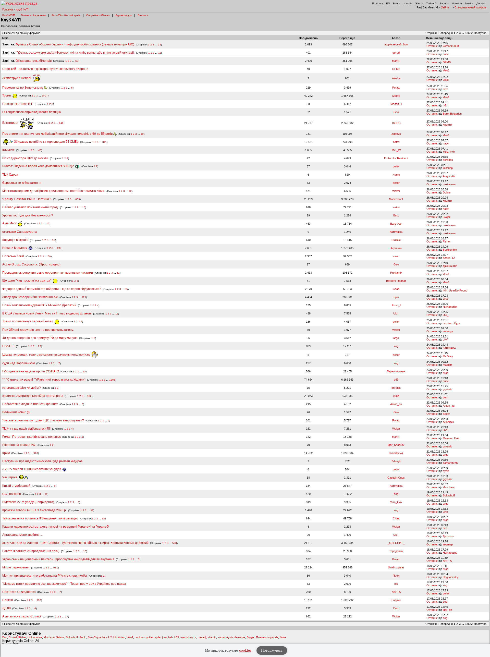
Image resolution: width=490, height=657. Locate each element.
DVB (445, 430)
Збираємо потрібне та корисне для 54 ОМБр (46, 141)
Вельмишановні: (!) (16, 412)
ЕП (388, 3)
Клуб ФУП (22, 9)
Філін (283, 637)
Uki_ (396, 313)
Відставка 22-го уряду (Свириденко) (28, 502)
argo (396, 337)
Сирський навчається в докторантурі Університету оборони (45, 69)
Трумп (7, 95)
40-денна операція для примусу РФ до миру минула (40, 338)
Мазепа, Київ (451, 438)
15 (84, 371)
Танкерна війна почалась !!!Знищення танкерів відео (40, 518)
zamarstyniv (450, 462)
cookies (245, 650)
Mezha (469, 3)
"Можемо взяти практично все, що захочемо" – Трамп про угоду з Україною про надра (64, 584)
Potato (396, 87)
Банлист (143, 15)
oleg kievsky (450, 577)
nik (396, 583)
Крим (6, 453)
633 (77, 199)
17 (66, 616)
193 (59, 248)
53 (159, 44)
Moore (396, 95)
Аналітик (448, 421)
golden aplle (153, 637)
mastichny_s (188, 637)
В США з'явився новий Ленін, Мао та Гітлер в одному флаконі (47, 313)
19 (142, 133)
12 (130, 191)
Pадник (396, 600)
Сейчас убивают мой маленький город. (30, 207)
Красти (447, 124)
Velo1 (446, 70)
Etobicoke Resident (396, 158)
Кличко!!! (8, 150)
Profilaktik (396, 272)
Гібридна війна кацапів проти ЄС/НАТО (31, 371)
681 (55, 567)
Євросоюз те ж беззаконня (21, 183)
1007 (45, 95)
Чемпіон (457, 3)
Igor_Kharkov (396, 444)
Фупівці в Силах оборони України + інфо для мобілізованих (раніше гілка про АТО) (75, 44)
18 (103, 518)
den (445, 397)
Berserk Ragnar (396, 280)
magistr (447, 364)
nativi (446, 54)
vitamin (211, 637)
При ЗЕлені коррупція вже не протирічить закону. (38, 330)
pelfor (396, 166)
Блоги (396, 3)
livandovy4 (396, 453)
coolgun (139, 637)
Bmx (396, 215)
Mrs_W (396, 150)
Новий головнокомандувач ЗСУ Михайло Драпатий (39, 305)
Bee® (446, 413)
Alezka (396, 78)
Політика (377, 3)
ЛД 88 (6, 608)
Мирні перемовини (16, 567)
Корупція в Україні (15, 240)
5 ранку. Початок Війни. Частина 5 (27, 199)
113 (84, 297)
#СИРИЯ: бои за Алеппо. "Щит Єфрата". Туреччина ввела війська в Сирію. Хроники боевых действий (75, 543)
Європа (444, 3)
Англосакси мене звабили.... (22, 535)
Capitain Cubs (396, 477)
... (463, 32)
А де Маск (9, 223)
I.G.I (445, 105)
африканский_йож (396, 44)
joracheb (167, 637)
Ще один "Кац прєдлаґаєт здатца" (27, 280)
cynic (446, 470)
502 (89, 396)
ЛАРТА (447, 560)
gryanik (396, 387)
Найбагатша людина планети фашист (30, 404)
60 (49, 256)
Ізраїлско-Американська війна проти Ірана (32, 396)
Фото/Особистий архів (66, 15)
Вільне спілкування (33, 15)
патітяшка (449, 184)
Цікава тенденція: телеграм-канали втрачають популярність (46, 354)
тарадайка (396, 551)
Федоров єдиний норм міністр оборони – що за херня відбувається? (51, 289)
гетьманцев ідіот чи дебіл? (22, 388)
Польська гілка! (13, 256)
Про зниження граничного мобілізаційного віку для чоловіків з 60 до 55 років (57, 134)
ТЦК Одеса (10, 174)
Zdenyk (396, 133)
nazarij (202, 637)
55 (126, 289)
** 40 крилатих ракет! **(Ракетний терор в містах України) (43, 379)
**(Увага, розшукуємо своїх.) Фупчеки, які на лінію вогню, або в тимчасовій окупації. (75, 52)
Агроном (396, 248)
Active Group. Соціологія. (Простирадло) (31, 264)
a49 (396, 379)
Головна (7, 9)
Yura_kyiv (449, 151)
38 (91, 510)
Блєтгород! (10, 123)
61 (118, 272)
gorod (396, 52)
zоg (396, 346)
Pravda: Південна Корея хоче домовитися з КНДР (38, 166)
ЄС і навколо (11, 494)
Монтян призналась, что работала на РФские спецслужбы (44, 575)
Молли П (396, 103)
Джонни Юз (450, 265)
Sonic (82, 637)
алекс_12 (449, 257)
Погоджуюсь (272, 650)
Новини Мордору (15, 248)
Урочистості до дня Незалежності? (27, 215)
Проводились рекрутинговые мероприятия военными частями (47, 272)
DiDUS (396, 123)
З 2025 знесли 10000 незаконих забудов (32, 469)
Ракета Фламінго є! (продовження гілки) (30, 551)
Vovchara (449, 487)
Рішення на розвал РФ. (19, 445)
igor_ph (447, 609)
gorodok (448, 159)
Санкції (7, 600)
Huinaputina (450, 306)
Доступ (480, 3)
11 (159, 52)
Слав (396, 288)
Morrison (49, 637)
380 (38, 600)
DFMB (447, 62)
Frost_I (396, 305)
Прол (396, 575)
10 (84, 551)
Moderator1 (396, 199)
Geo (396, 112)
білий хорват (396, 567)
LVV (445, 339)
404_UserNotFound (455, 290)
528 (174, 543)
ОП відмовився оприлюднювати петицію (31, 112)
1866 (112, 379)
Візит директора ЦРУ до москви (25, 158)
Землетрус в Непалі (17, 78)
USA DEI (8, 346)
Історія (408, 3)
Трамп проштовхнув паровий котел (28, 321)
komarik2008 (451, 45)
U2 (110, 637)
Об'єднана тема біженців (34, 61)
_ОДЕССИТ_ (396, 542)
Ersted (13, 637)
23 (39, 346)
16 (83, 207)
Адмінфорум (123, 15)
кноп (396, 256)
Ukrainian (119, 637)
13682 (469, 32)
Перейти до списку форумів (22, 32)
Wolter (396, 190)
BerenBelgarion (452, 113)
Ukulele (396, 239)
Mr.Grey (448, 356)
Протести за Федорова (19, 592)
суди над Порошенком (18, 363)
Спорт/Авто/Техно (97, 15)
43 (39, 150)
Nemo (396, 174)
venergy (448, 331)
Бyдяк (446, 216)
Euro (396, 608)
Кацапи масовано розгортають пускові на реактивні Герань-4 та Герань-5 (55, 526)
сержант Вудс (452, 323)
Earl (4, 637)
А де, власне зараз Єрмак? (21, 616)
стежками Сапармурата (19, 232)
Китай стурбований (16, 486)
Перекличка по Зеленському (23, 87)
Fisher (447, 241)
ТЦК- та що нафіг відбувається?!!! (26, 428)
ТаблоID (431, 3)
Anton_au (396, 404)
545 (61, 122)
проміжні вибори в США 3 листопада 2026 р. (34, 510)
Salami (60, 637)
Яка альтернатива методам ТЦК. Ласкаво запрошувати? (43, 420)
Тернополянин (396, 371)
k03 (176, 637)
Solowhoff (449, 495)
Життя (419, 3)
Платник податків (267, 637)
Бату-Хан (396, 223)
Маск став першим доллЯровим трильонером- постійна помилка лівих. (53, 191)
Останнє (432, 45)
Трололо (448, 536)
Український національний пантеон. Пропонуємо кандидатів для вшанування (58, 559)
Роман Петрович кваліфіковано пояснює (31, 437)
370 (35, 453)
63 (76, 60)
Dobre (446, 192)
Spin (396, 297)
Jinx (445, 89)
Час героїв (10, 477)
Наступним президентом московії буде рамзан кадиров (42, 461)
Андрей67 (449, 176)
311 (104, 141)
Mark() (396, 60)
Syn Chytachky (97, 637)
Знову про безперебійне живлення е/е (30, 297)
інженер (448, 167)
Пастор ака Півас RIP (17, 104)
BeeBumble (450, 249)
